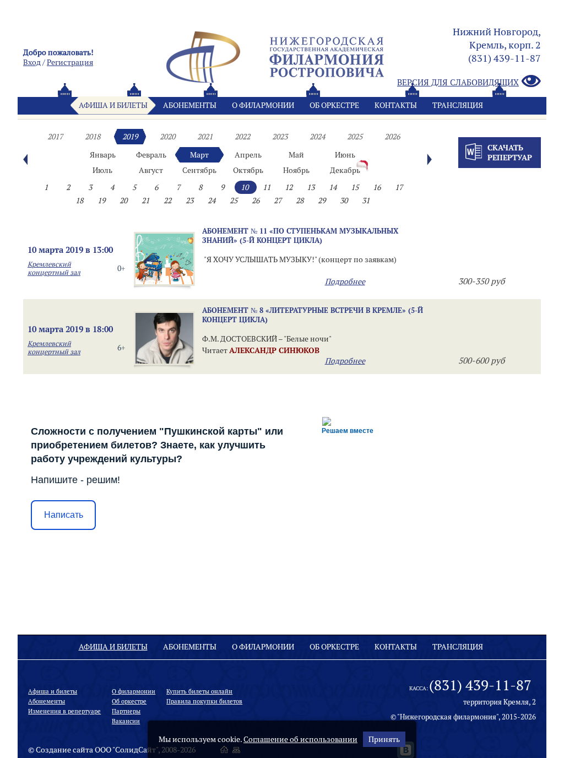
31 (366, 200)
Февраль (151, 155)
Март (199, 155)
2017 (55, 137)
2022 (242, 137)
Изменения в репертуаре (64, 711)
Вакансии (126, 721)
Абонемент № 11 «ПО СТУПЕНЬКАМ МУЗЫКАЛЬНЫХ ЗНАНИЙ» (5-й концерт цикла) (300, 235)
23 (189, 200)
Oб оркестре (334, 105)
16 (377, 187)
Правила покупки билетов (204, 701)
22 (167, 200)
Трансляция (457, 105)
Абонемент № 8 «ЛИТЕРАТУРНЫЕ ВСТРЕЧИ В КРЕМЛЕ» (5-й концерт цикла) (312, 314)
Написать (63, 514)
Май (296, 155)
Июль (102, 170)
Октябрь (248, 170)
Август (151, 170)
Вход (32, 62)
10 (244, 187)
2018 (92, 137)
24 (211, 200)
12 (288, 187)
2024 (317, 137)
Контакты (396, 105)
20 (123, 200)
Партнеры (126, 711)
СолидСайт (135, 750)
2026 (392, 137)
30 (344, 200)
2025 (354, 137)
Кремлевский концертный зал (54, 268)
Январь (103, 155)
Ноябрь (296, 170)
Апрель (248, 155)
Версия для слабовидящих (458, 82)
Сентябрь (199, 170)
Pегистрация (70, 62)
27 (277, 200)
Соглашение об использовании (300, 739)
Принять (384, 739)
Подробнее (345, 281)
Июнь (345, 155)
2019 (130, 137)
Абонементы (189, 105)
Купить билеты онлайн (199, 691)
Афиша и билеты (113, 105)
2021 (205, 137)
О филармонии (263, 105)
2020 (167, 137)
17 (399, 187)
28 (299, 200)
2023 (280, 137)
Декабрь (345, 170)
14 (333, 187)
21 (145, 200)
